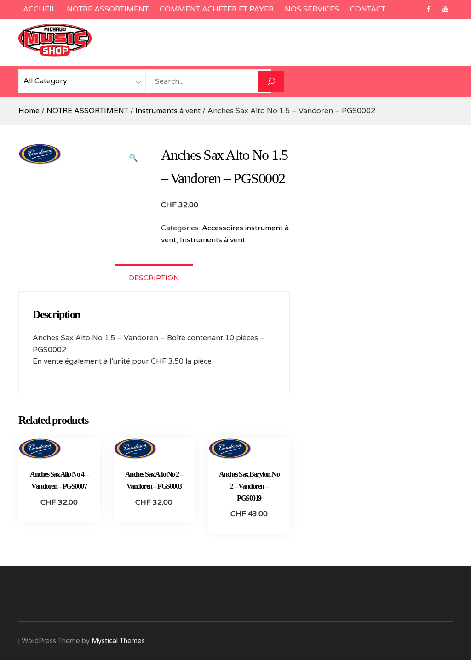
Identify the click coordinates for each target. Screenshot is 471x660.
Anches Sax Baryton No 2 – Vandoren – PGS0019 (249, 485)
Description (154, 278)
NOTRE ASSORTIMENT (108, 9)
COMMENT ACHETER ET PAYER (217, 9)
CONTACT (367, 9)
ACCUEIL (39, 9)
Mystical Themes (118, 641)
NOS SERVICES (312, 9)
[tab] (154, 277)
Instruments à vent (168, 110)
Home (29, 110)
